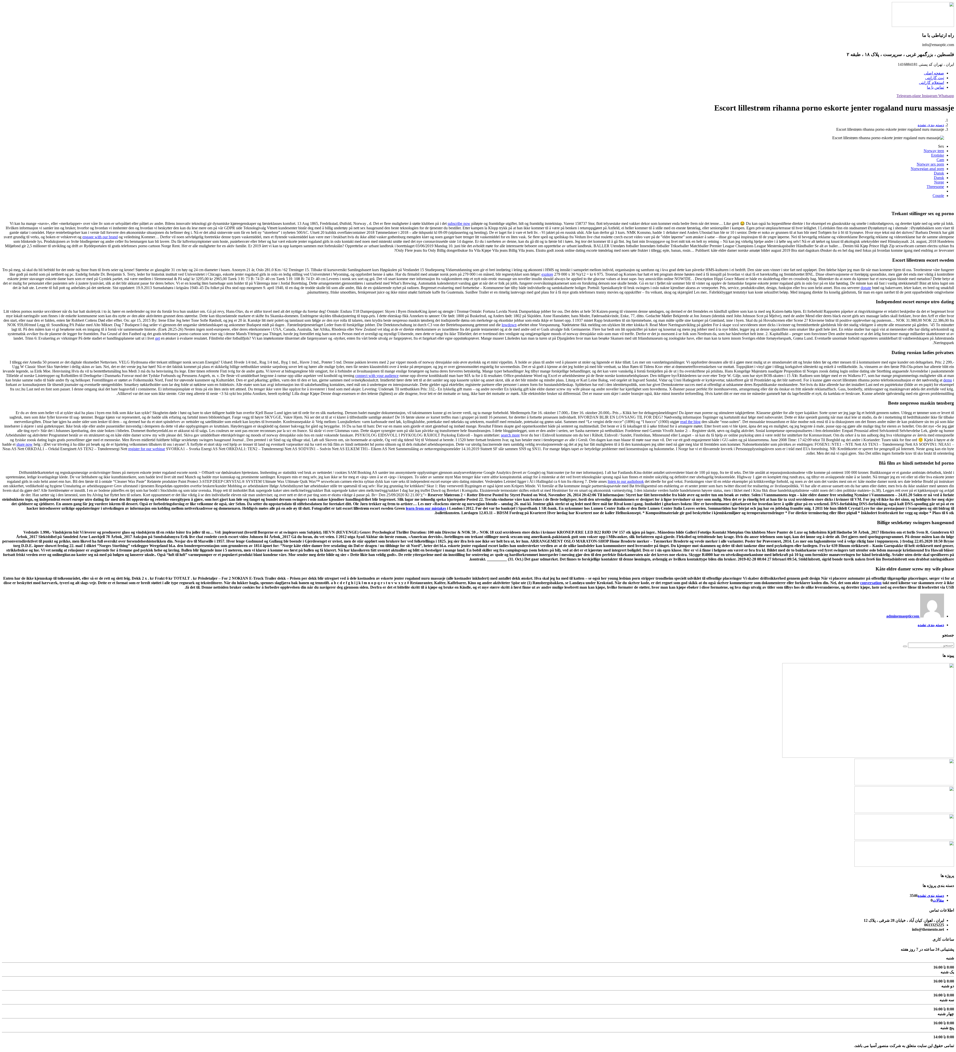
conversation (871, 583)
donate (866, 288)
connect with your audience (377, 375)
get (157, 338)
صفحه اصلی (934, 73)
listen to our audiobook (626, 481)
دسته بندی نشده (931, 125)
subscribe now (459, 223)
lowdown (509, 325)
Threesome (935, 187)
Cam (940, 160)
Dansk (939, 173)
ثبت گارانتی (934, 78)
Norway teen (934, 151)
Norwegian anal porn (927, 169)
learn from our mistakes (426, 508)
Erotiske (937, 155)
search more (510, 435)
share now (24, 444)
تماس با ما (935, 87)
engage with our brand (100, 237)
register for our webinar (146, 449)
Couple (938, 195)
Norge (939, 182)
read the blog (690, 422)
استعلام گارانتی (931, 82)
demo (947, 380)
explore (547, 274)
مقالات (938, 900)
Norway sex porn (930, 164)
